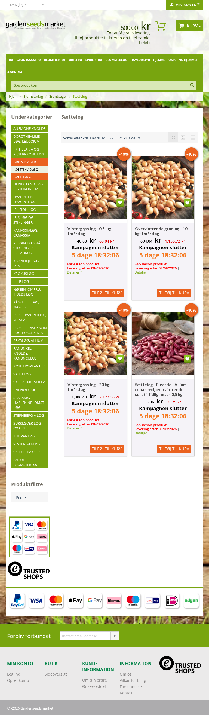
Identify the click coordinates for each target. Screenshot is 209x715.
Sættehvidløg (26, 169)
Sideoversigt (56, 674)
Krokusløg (23, 273)
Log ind (13, 674)
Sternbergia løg (28, 415)
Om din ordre (94, 680)
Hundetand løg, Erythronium (28, 186)
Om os (125, 674)
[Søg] (192, 85)
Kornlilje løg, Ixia (26, 263)
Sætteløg (23, 176)
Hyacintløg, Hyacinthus (24, 199)
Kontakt (127, 692)
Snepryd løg (24, 389)
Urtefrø (75, 60)
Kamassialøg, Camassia (25, 233)
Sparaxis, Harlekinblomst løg (28, 402)
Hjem (13, 96)
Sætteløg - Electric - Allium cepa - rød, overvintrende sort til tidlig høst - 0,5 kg (160, 389)
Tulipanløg (24, 436)
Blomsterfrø (55, 60)
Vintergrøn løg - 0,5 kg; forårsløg (89, 231)
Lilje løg (21, 281)
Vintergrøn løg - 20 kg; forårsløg (88, 387)
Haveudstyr (140, 60)
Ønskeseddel (94, 686)
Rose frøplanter (29, 366)
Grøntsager (58, 96)
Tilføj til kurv (107, 293)
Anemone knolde (29, 128)
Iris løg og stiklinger (23, 220)
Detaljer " (74, 272)
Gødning (14, 72)
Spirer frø (93, 60)
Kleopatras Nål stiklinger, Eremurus (27, 248)
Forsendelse (131, 686)
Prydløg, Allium (28, 340)
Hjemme (159, 60)
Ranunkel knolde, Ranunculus (24, 353)
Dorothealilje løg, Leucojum (26, 139)
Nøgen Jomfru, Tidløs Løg (27, 292)
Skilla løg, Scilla (29, 381)
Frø (10, 60)
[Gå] (114, 636)
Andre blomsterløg (25, 462)
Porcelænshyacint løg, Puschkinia (30, 330)
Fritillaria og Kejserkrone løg (28, 151)
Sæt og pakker (26, 451)
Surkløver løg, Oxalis (27, 426)
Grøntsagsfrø (29, 60)
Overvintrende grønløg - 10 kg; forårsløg (161, 231)
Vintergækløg (26, 443)
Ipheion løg (24, 209)
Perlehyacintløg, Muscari (29, 317)
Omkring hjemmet (183, 60)
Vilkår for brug (133, 680)
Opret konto (18, 680)
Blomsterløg (116, 60)
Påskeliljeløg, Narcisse (26, 304)
